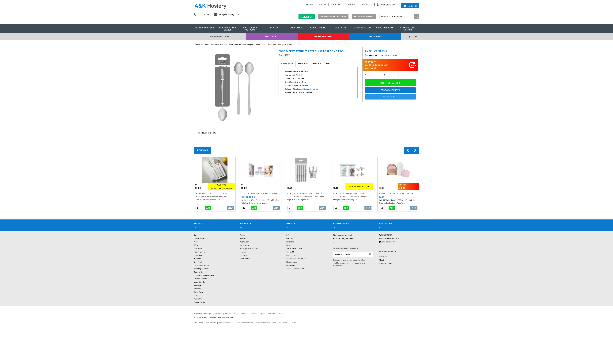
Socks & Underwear (205, 27)
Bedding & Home (318, 27)
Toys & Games (295, 27)
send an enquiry (388, 242)
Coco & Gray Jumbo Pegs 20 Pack (304, 193)
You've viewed (390, 96)
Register (392, 4)
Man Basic (198, 248)
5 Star (196, 245)
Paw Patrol (198, 299)
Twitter (293, 322)
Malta (281, 313)
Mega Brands (199, 282)
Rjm (195, 235)
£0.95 (381, 186)
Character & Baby (385, 27)
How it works (291, 262)
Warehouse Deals (323, 36)
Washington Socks (201, 268)
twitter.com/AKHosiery (344, 238)
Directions (383, 256)
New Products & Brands (227, 28)
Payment (350, 4)
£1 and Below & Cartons (408, 28)
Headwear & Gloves (363, 27)
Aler (195, 242)
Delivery (322, 4)
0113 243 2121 (386, 235)
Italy (236, 313)
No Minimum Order (220, 36)
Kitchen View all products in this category (237, 44)
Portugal (271, 313)
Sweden (253, 313)
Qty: (367, 75)
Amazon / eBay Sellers (333, 16)
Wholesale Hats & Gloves (266, 322)
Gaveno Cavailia (200, 278)
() (412, 5)
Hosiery (243, 252)
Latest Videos (375, 36)
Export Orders (291, 255)
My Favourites (365, 16)
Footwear (273, 27)
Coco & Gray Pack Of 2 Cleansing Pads (396, 195)
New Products (245, 258)
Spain (262, 313)
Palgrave (197, 285)
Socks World (198, 292)
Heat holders (199, 255)
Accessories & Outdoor (250, 28)
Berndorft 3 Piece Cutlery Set (212, 193)
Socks (242, 235)
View (230, 208)
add (208, 208)
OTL (195, 295)
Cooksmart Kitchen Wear (204, 275)
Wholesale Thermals (244, 322)
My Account (271, 36)
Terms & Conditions (294, 248)
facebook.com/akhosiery (344, 235)
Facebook (283, 322)
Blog (288, 245)
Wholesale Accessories (210, 44)
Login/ (383, 4)
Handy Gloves (199, 252)
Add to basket (390, 83)
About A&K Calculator (295, 268)
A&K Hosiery (211, 322)
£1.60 (198, 186)
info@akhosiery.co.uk (390, 238)
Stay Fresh (198, 262)
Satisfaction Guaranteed (296, 258)
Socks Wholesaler (226, 322)
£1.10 (335, 186)
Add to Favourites (390, 90)
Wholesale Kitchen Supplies (305, 89)
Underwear (244, 245)
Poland (244, 313)
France (228, 313)
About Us (336, 4)
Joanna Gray (199, 272)
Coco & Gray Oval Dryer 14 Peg (349, 193)
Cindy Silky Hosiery (201, 265)
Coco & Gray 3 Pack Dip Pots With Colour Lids (260, 195)
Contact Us (366, 4)
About (381, 260)
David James (199, 238)
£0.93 (403, 186)
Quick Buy (306, 16)
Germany (218, 313)
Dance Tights (199, 302)
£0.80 (244, 186)
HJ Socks (197, 258)
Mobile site (290, 265)
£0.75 (289, 186)
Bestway (197, 289)
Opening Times (385, 263)
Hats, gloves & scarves (249, 248)
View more (370, 68)
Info (287, 235)
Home (309, 4)
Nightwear (340, 27)
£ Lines (243, 238)
